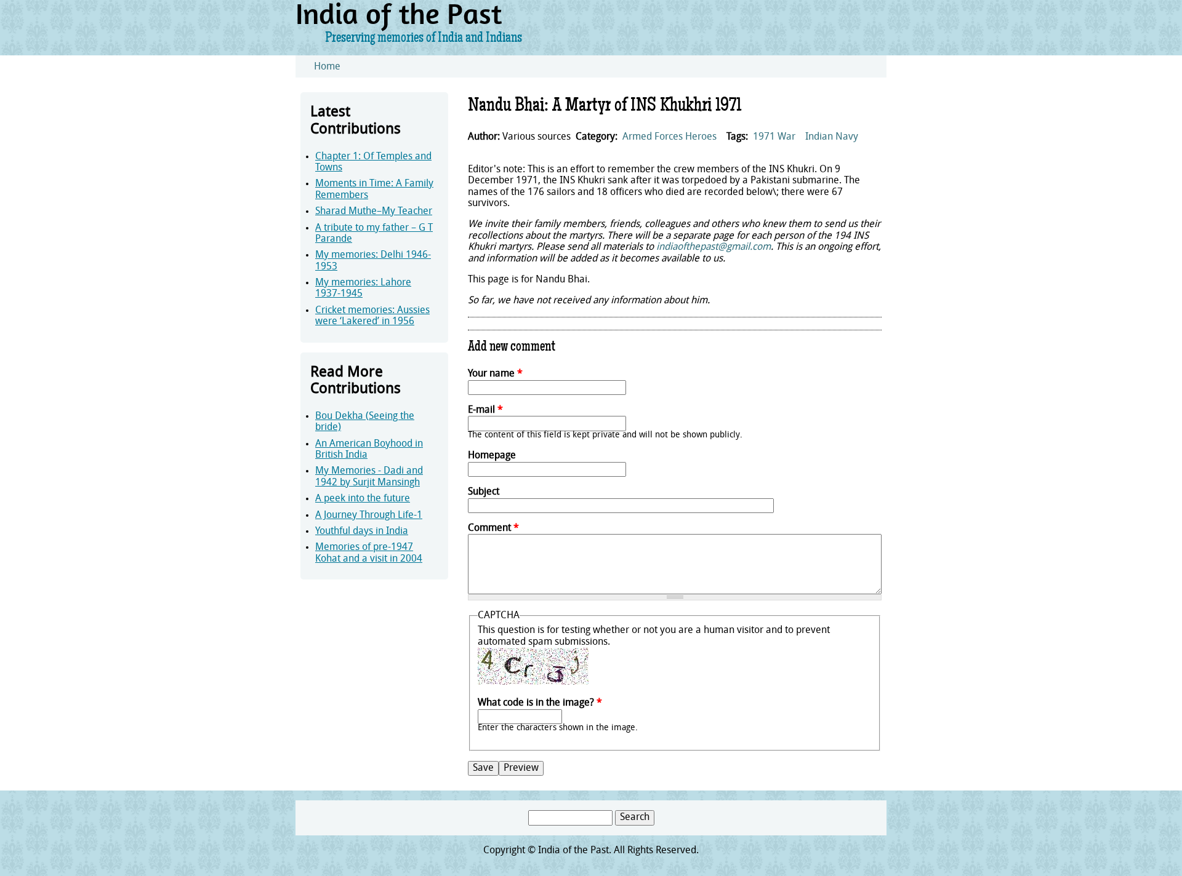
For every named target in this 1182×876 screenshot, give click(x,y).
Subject (483, 492)
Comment (493, 528)
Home (327, 67)
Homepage (492, 456)
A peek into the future (362, 499)
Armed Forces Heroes (669, 137)
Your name (495, 374)
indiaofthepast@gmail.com (713, 247)
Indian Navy (831, 137)
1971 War (774, 137)
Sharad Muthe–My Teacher (373, 212)
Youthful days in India (361, 531)
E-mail (485, 410)
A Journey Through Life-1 (368, 515)
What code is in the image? (540, 703)
